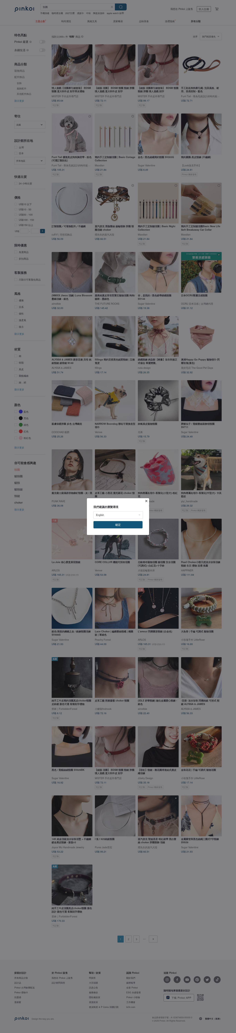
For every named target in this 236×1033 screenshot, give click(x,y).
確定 (118, 525)
